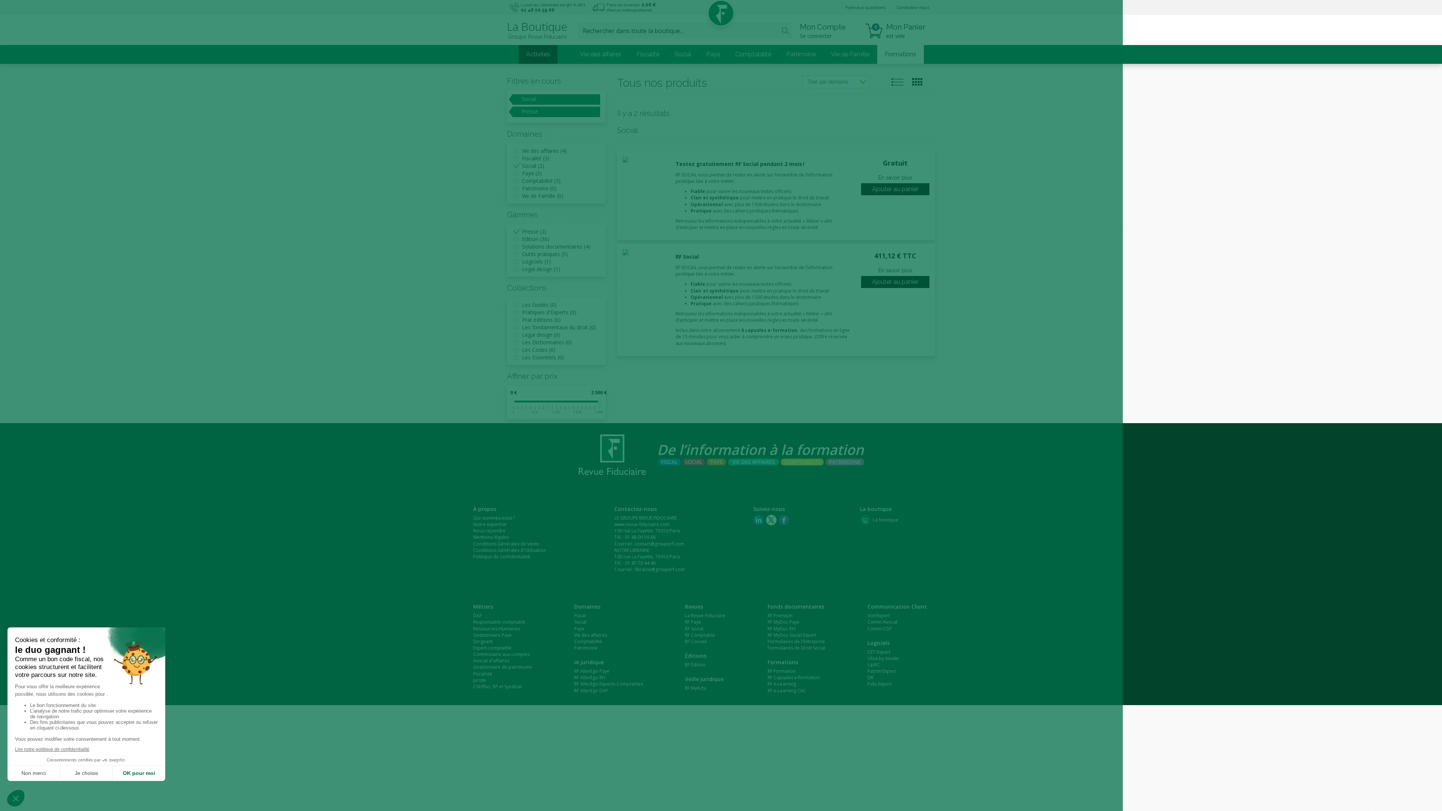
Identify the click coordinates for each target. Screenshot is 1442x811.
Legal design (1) (541, 269)
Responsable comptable (499, 622)
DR (870, 677)
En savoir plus (895, 178)
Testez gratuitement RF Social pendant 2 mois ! (740, 163)
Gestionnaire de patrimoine (502, 667)
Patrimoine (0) (539, 188)
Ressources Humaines (496, 629)
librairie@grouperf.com (660, 569)
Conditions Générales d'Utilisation (509, 550)
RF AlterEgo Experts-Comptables (608, 684)
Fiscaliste (482, 674)
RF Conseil (696, 641)
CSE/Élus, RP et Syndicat (497, 686)
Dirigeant (483, 641)
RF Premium (780, 615)
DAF (477, 615)
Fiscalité (648, 54)
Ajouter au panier (895, 189)
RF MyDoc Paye (783, 622)
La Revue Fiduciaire (705, 615)
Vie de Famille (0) (542, 195)
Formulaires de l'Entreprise (796, 641)
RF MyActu (695, 688)
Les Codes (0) (538, 349)
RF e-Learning (782, 684)
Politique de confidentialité (501, 556)
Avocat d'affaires (491, 660)
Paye (713, 54)
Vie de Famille (850, 54)
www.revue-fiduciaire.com (642, 524)
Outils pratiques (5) (545, 254)
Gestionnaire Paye (492, 635)
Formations (900, 54)
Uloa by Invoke (883, 658)
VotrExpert (878, 615)
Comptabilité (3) (541, 180)
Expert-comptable (492, 648)
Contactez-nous (913, 7)
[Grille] (917, 82)
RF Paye (693, 622)
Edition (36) (535, 239)
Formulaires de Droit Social (796, 648)
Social (682, 54)
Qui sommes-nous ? (494, 518)
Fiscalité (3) (535, 158)
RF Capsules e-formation (794, 677)
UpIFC (873, 665)
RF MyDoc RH (781, 629)
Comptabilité (753, 54)
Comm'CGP (879, 629)
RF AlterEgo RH (589, 677)
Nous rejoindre (489, 531)
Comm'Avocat (882, 622)
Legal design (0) (541, 334)
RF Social (687, 256)
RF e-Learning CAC (787, 690)
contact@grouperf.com (659, 544)
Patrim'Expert (881, 671)
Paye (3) (532, 173)
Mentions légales (491, 537)
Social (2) (533, 165)
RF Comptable (700, 635)
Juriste (479, 680)
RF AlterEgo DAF (591, 690)
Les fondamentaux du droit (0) (559, 327)
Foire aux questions (865, 7)
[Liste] (897, 82)
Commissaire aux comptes (501, 654)
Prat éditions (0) (541, 319)
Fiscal (580, 615)
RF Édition (695, 665)
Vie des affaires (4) (544, 150)
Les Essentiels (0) (543, 357)
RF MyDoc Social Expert (792, 635)
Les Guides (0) (539, 304)
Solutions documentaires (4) (556, 246)
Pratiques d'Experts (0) (549, 312)
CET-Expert (878, 652)
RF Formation (782, 671)
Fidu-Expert (879, 684)
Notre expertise (490, 524)
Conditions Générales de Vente (506, 544)
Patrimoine (801, 54)
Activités (538, 54)
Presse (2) (534, 231)
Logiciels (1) (536, 261)
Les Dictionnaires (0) (547, 342)
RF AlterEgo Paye (591, 671)
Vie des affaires (600, 54)
